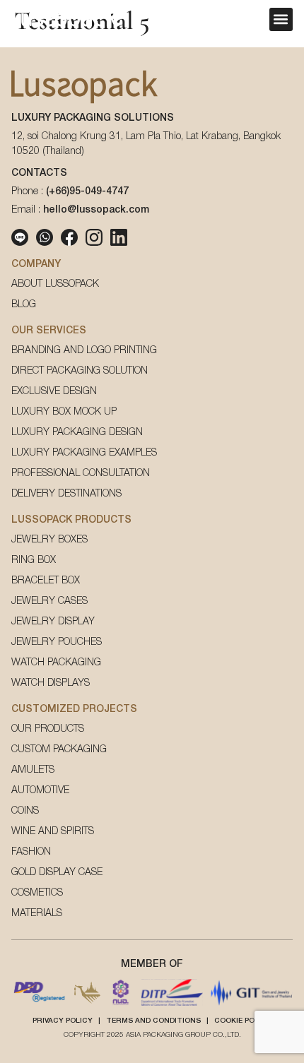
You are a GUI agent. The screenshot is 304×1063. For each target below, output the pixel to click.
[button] (281, 19)
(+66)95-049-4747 (87, 191)
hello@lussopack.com (96, 210)
